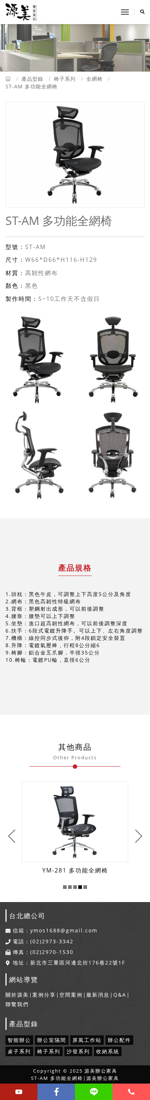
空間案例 (71, 994)
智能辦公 (19, 1039)
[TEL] (131, 1092)
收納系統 (107, 1051)
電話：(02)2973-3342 (43, 941)
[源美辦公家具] (21, 12)
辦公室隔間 (51, 1039)
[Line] (93, 1092)
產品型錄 (32, 78)
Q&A (119, 994)
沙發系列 (78, 1051)
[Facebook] (56, 1092)
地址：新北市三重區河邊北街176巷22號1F (69, 962)
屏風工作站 (87, 1039)
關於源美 (17, 994)
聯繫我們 (17, 1004)
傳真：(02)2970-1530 (43, 952)
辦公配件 (119, 1039)
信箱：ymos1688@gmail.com (55, 930)
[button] (64, 887)
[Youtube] (19, 1092)
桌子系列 (19, 1051)
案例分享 (44, 994)
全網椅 (94, 78)
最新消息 (98, 994)
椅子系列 (65, 78)
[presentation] (12, 836)
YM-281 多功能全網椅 (75, 870)
